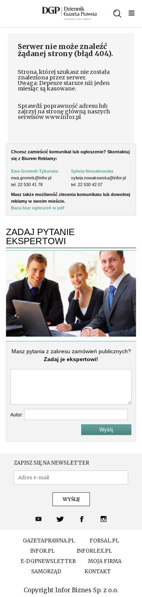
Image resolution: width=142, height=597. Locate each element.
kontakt (97, 572)
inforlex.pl (94, 551)
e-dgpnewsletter (48, 561)
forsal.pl (104, 541)
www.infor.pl (63, 117)
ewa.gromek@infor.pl (31, 177)
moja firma (104, 561)
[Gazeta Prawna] (69, 13)
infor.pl (42, 551)
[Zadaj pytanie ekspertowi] (71, 334)
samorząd (46, 572)
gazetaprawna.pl (49, 541)
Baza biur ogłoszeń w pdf (37, 207)
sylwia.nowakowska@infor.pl (98, 177)
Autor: (17, 415)
